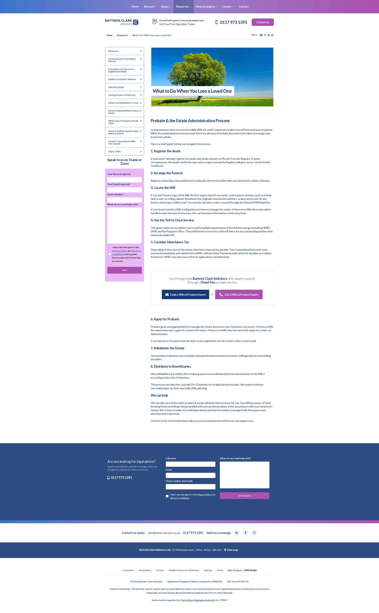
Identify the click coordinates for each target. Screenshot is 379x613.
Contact (244, 6)
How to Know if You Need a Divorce (122, 60)
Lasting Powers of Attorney (121, 94)
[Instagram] (254, 533)
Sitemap (208, 570)
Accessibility (145, 570)
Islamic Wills (114, 151)
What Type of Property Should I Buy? (123, 122)
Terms (220, 570)
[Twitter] (265, 35)
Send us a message (218, 532)
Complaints (128, 570)
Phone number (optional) (179, 480)
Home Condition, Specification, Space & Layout (123, 132)
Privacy (160, 570)
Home (135, 6)
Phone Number (115, 194)
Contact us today (133, 532)
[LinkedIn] (269, 35)
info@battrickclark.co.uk (164, 532)
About (165, 6)
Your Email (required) (118, 184)
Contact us (262, 22)
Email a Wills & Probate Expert (188, 294)
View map (232, 549)
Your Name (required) (118, 174)
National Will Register (257, 202)
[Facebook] (261, 35)
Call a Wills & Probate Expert (241, 294)
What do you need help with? (122, 204)
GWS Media (250, 570)
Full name (171, 458)
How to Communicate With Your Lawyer (121, 142)
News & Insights (205, 6)
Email (169, 469)
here (243, 213)
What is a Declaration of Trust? (123, 102)
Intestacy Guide (116, 87)
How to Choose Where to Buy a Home (123, 111)
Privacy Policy (119, 250)
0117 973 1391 (233, 22)
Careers (227, 6)
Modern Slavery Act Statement (184, 570)
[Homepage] (121, 22)
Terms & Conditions (179, 497)
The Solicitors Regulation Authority (197, 600)
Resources (182, 6)
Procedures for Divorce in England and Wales (121, 70)
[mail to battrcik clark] (272, 35)
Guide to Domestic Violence (122, 79)
